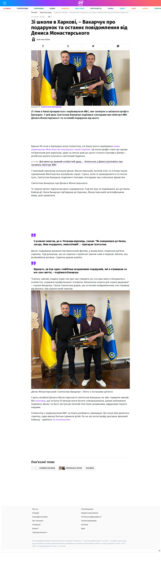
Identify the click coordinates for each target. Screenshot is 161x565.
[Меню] (4, 3)
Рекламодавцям (87, 509)
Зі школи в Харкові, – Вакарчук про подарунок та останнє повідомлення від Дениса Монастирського (91, 12)
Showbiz (34, 12)
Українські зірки (46, 12)
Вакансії (35, 528)
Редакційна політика (40, 517)
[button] (43, 46)
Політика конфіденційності (91, 517)
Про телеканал (37, 521)
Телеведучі (36, 525)
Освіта (145, 8)
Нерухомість (96, 8)
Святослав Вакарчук (51, 107)
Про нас (35, 509)
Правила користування (89, 513)
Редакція (35, 513)
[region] (80, 559)
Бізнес (52, 8)
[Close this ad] (159, 550)
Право (111, 8)
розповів (40, 400)
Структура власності (39, 532)
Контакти (84, 525)
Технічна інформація (88, 521)
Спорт (122, 8)
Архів (83, 528)
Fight (133, 8)
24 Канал (7, 8)
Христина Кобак (43, 39)
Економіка (39, 8)
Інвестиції (79, 8)
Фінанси (65, 8)
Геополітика (22, 8)
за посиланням (61, 419)
